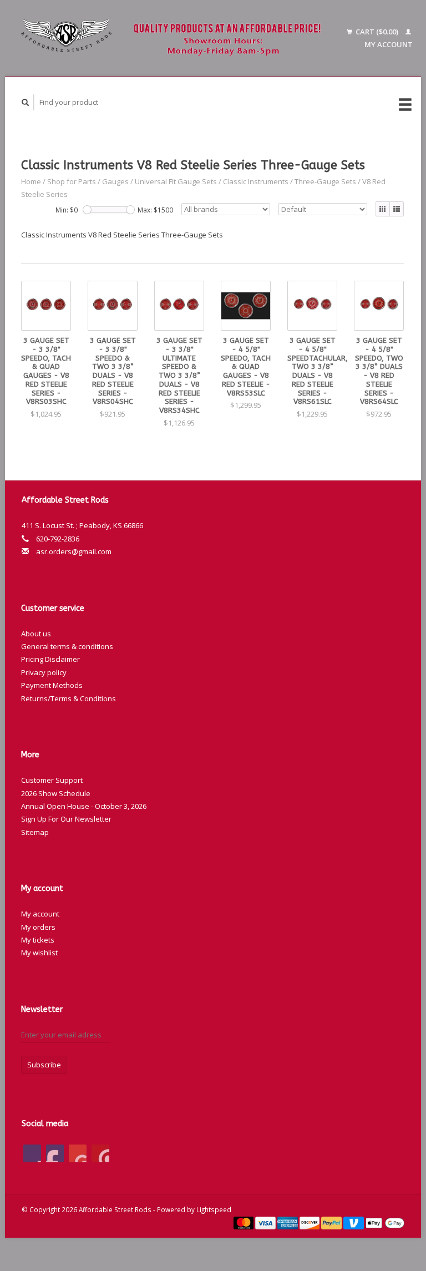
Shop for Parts (71, 181)
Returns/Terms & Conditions (68, 698)
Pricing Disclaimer (50, 659)
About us (36, 634)
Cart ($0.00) (377, 32)
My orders (38, 927)
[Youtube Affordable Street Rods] (78, 1153)
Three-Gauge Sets (325, 181)
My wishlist (39, 953)
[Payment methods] (245, 1222)
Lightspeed (213, 1209)
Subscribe (44, 1065)
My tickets (37, 940)
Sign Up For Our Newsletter (66, 819)
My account (40, 914)
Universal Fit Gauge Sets (176, 181)
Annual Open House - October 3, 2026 (83, 806)
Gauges (115, 181)
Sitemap (35, 832)
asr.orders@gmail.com (73, 551)
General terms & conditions (67, 646)
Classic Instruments (255, 181)
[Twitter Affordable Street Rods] (55, 1153)
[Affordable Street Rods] (174, 38)
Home (31, 181)
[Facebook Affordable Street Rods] (32, 1153)
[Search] (25, 102)
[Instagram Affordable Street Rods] (100, 1153)
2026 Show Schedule (55, 793)
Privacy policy (44, 672)
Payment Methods (52, 685)
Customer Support (52, 780)
